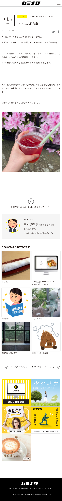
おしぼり (5, 282)
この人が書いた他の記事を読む (37, 233)
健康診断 (5, 319)
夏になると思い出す (9, 353)
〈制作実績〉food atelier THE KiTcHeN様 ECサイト (43, 283)
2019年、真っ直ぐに (40, 353)
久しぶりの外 (37, 319)
